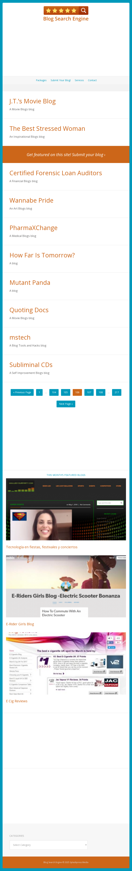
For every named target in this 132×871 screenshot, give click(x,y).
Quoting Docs (29, 310)
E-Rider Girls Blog (20, 624)
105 (66, 392)
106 (77, 392)
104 (54, 392)
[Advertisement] (66, 48)
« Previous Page (22, 392)
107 (89, 392)
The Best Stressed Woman (47, 128)
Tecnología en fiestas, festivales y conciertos (42, 547)
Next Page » (66, 403)
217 (117, 392)
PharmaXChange (33, 227)
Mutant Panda (29, 282)
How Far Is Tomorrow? (42, 255)
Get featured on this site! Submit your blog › (66, 154)
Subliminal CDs (31, 364)
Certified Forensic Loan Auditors (55, 173)
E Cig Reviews (17, 701)
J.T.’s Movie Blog (32, 101)
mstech (20, 337)
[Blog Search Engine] (66, 14)
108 (101, 392)
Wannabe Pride (31, 200)
